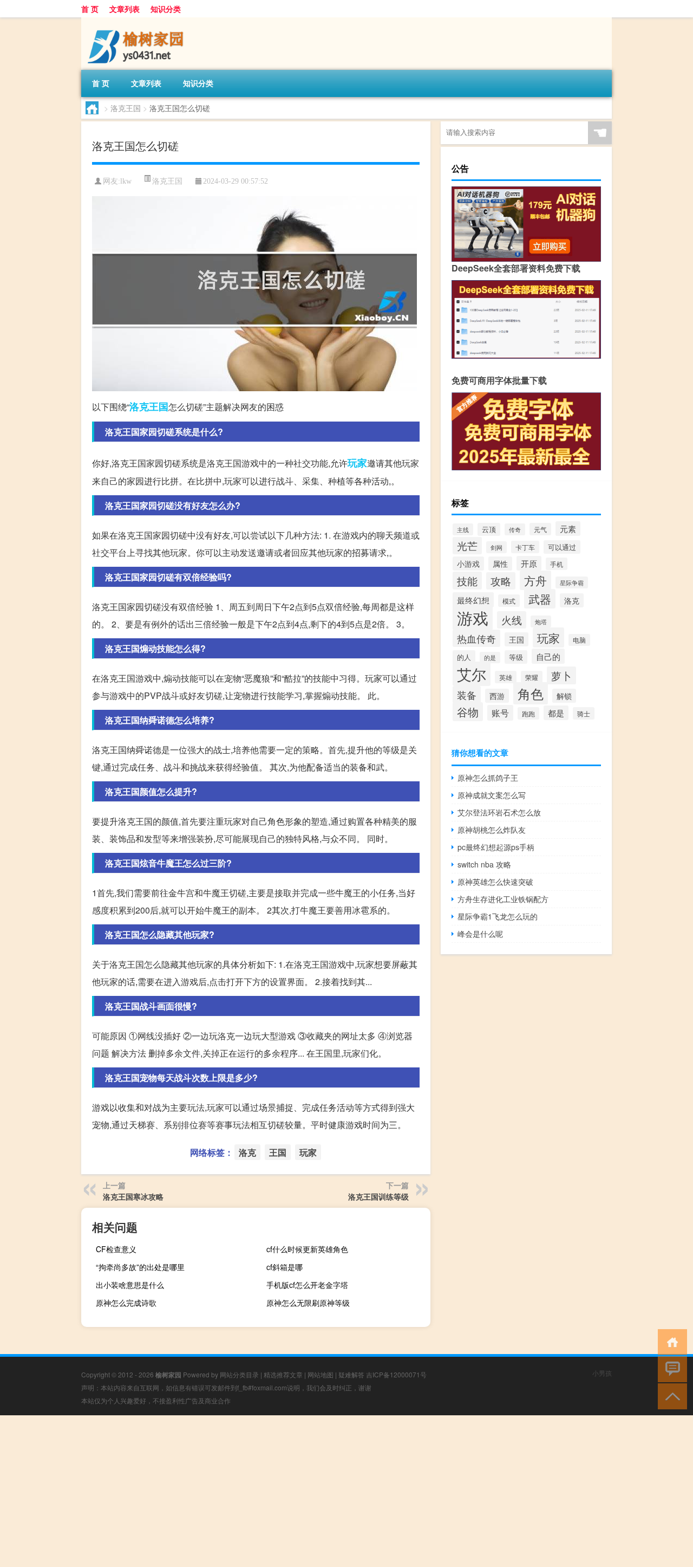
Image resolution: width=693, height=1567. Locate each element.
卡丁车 (525, 547)
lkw (126, 181)
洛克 (139, 406)
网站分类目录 (239, 1374)
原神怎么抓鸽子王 (487, 777)
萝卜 (561, 675)
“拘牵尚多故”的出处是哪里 (140, 1266)
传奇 (515, 529)
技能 (467, 580)
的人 (464, 657)
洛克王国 (125, 107)
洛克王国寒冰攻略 (133, 1196)
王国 (158, 406)
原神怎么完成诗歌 (126, 1302)
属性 (500, 563)
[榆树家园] (138, 21)
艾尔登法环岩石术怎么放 (499, 812)
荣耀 (531, 677)
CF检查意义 (116, 1249)
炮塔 (541, 621)
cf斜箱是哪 (284, 1266)
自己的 (548, 656)
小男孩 (602, 1372)
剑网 (496, 547)
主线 (463, 529)
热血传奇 (476, 638)
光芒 (467, 546)
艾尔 (471, 673)
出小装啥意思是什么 (130, 1284)
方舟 (535, 580)
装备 (466, 695)
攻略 (501, 581)
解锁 (564, 695)
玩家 (357, 463)
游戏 (472, 617)
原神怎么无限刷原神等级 (308, 1302)
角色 (531, 693)
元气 (540, 529)
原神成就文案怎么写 (491, 794)
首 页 (90, 8)
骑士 (583, 713)
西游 (497, 695)
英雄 (505, 677)
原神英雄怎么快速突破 (495, 881)
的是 (490, 657)
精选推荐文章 (283, 1374)
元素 (568, 528)
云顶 (489, 529)
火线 (511, 620)
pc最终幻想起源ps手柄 (495, 846)
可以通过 (562, 547)
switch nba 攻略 (484, 864)
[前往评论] (670, 1368)
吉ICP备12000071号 (396, 1374)
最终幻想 (473, 600)
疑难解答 (351, 1374)
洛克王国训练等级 (378, 1196)
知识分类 (166, 8)
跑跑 (528, 713)
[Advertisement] (325, 1491)
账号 (500, 713)
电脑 (579, 640)
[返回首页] (670, 1341)
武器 (539, 599)
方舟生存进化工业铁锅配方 (502, 898)
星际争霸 (572, 582)
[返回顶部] (670, 1395)
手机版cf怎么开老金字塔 (307, 1284)
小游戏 (468, 563)
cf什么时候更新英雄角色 (307, 1249)
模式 (508, 600)
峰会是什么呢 (480, 933)
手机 (556, 563)
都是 (556, 712)
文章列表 (124, 8)
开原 (529, 563)
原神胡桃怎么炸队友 (491, 829)
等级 (516, 657)
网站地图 (321, 1374)
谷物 (468, 712)
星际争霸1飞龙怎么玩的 (497, 916)
